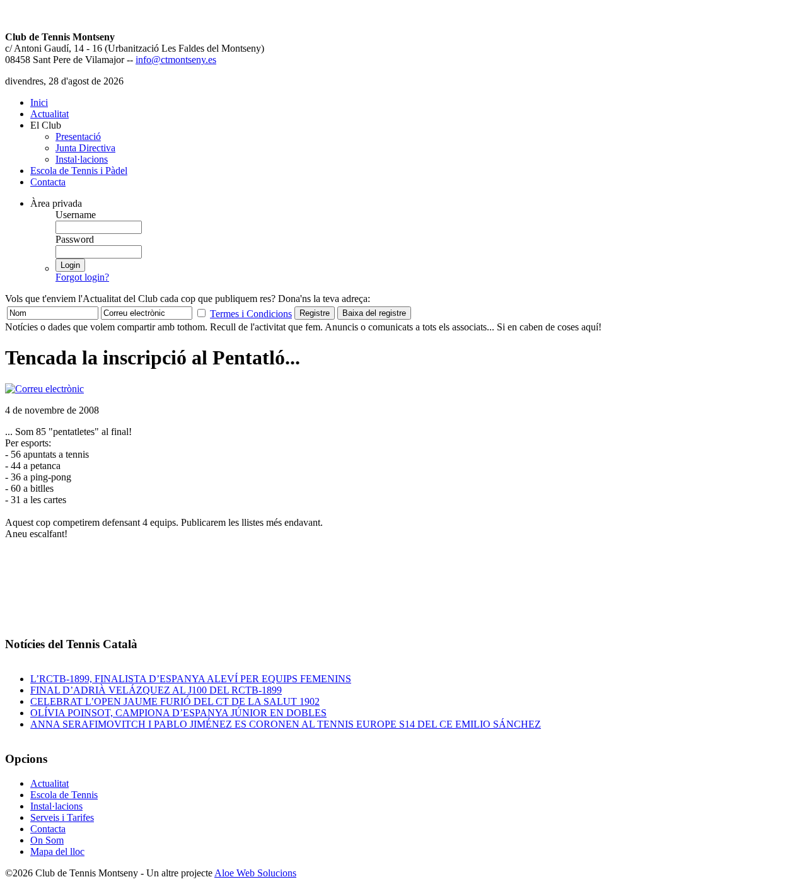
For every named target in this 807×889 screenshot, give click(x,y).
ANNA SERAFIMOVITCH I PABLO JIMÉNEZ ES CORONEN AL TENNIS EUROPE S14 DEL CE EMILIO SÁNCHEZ (285, 724)
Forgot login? (82, 277)
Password (74, 239)
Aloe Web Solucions (255, 873)
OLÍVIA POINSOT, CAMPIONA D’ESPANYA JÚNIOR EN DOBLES (178, 712)
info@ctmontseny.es (176, 59)
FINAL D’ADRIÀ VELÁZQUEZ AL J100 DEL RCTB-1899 (156, 690)
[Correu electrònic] (44, 388)
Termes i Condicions (251, 313)
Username (75, 214)
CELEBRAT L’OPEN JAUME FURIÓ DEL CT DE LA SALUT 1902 (175, 701)
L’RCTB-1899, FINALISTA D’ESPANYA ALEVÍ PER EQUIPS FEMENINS (190, 678)
